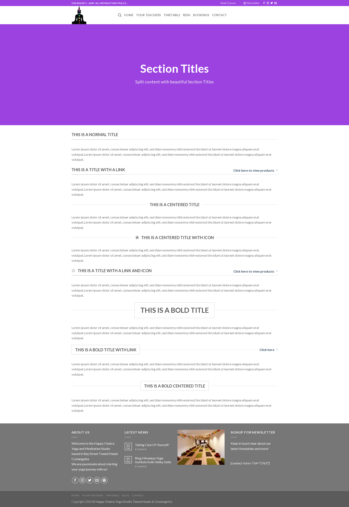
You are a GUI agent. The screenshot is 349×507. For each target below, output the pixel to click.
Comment (141, 449)
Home (128, 15)
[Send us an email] (275, 3)
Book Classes (228, 3)
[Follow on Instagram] (268, 3)
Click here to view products (253, 170)
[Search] (119, 15)
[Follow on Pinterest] (104, 480)
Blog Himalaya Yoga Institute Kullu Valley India (153, 460)
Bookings (201, 15)
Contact (219, 15)
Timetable (172, 15)
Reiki (186, 15)
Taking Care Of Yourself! (152, 445)
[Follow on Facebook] (264, 3)
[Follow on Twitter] (271, 3)
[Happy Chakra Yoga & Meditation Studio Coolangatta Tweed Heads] (91, 15)
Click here (267, 350)
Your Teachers (148, 15)
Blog (125, 495)
